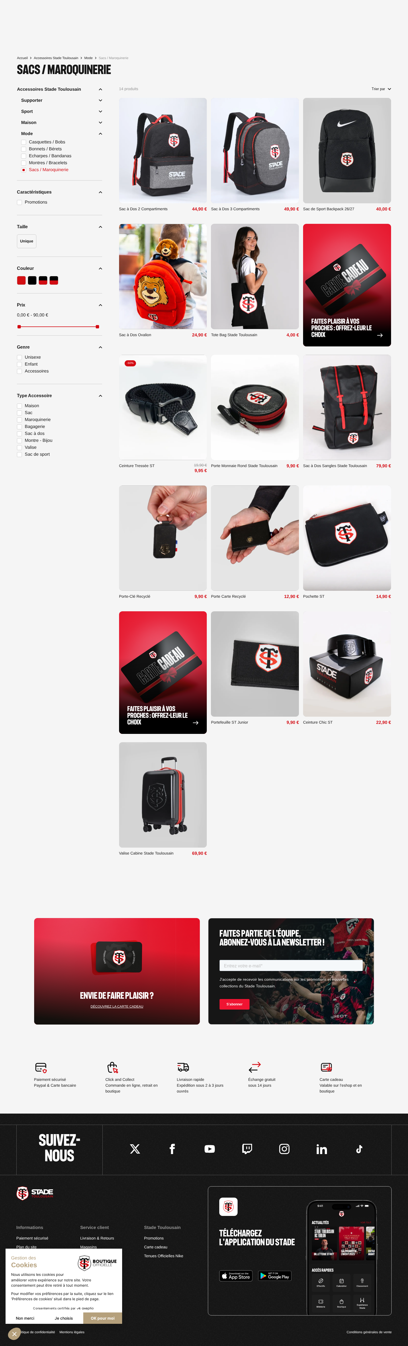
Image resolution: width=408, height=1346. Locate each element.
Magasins (88, 1247)
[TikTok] (359, 1150)
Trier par (378, 89)
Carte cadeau (155, 1247)
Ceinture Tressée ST (137, 465)
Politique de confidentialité (35, 1332)
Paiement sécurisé (32, 1238)
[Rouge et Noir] (43, 280)
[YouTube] (210, 1150)
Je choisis (64, 1318)
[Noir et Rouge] (53, 280)
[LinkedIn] (322, 1150)
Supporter (31, 100)
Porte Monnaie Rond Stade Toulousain (244, 465)
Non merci (25, 1318)
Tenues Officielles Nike (163, 1256)
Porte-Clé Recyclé (134, 596)
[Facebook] (172, 1150)
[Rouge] (21, 280)
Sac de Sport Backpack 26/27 (328, 209)
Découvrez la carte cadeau (116, 1006)
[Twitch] (247, 1150)
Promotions (154, 1238)
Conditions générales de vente (369, 1332)
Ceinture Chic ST (318, 722)
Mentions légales (71, 1332)
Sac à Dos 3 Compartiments (235, 209)
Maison (28, 122)
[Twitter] (135, 1150)
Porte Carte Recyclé (228, 596)
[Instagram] (284, 1150)
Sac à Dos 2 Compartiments (143, 209)
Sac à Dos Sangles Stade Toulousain (335, 465)
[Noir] (32, 280)
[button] (14, 1333)
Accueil (22, 58)
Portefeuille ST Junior (229, 722)
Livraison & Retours (97, 1238)
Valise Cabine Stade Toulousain (146, 853)
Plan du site (26, 1247)
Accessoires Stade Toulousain (56, 58)
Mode (88, 58)
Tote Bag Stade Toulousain (234, 335)
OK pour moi (103, 1318)
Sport (27, 111)
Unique (26, 241)
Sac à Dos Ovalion (135, 335)
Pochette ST (313, 596)
